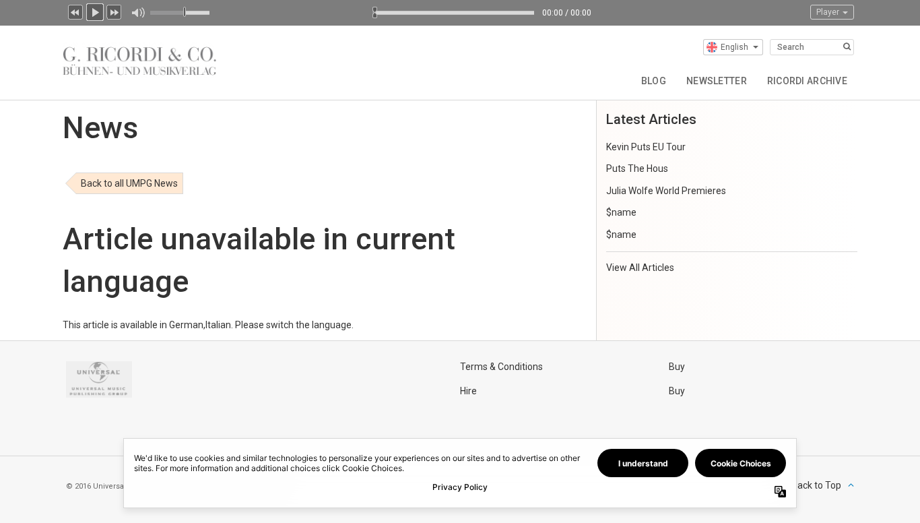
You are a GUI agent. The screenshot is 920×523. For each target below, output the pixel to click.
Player (828, 12)
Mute (138, 13)
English (734, 47)
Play (95, 11)
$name (621, 212)
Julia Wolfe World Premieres (666, 190)
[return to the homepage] (139, 58)
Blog (653, 80)
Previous (75, 11)
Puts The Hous (637, 168)
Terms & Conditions (501, 366)
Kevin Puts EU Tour (646, 147)
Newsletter (716, 80)
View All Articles (640, 267)
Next (114, 11)
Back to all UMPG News (129, 183)
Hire (468, 391)
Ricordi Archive (807, 80)
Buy (677, 366)
